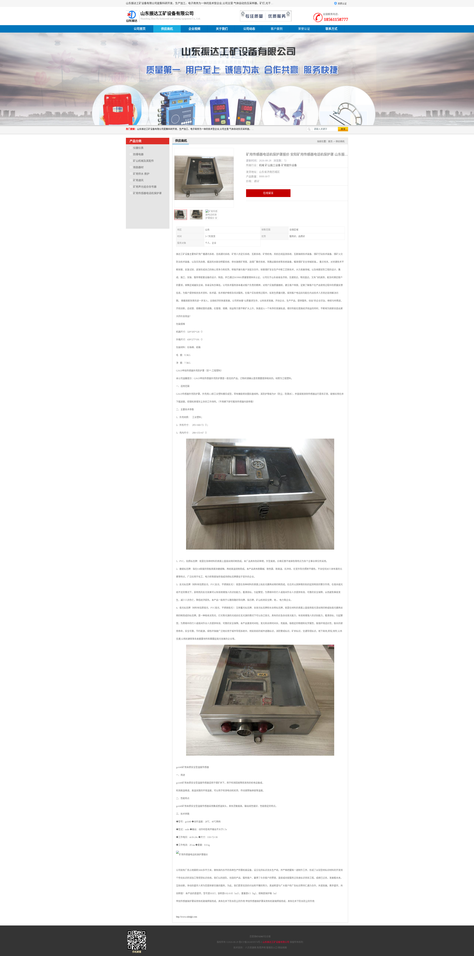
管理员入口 (271, 947)
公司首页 (140, 28)
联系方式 (331, 28)
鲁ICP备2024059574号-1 (250, 942)
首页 (330, 141)
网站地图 (282, 947)
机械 (261, 165)
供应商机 (167, 28)
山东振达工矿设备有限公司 (276, 942)
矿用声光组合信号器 (144, 186)
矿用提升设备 (289, 165)
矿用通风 (138, 180)
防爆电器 (138, 154)
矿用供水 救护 (141, 173)
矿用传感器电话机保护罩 (147, 193)
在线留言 (268, 193)
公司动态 (249, 28)
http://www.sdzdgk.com (186, 916)
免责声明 (261, 947)
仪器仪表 (138, 148)
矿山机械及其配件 (143, 160)
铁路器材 (138, 167)
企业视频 (194, 28)
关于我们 (222, 28)
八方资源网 (250, 947)
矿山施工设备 (273, 165)
